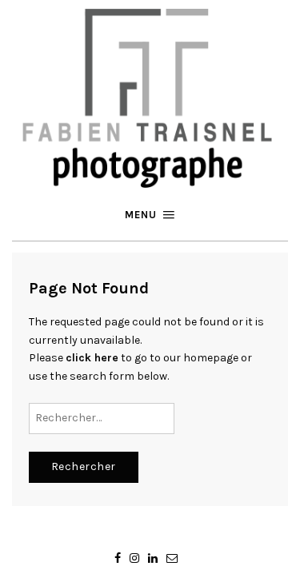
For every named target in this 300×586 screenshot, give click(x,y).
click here (92, 358)
